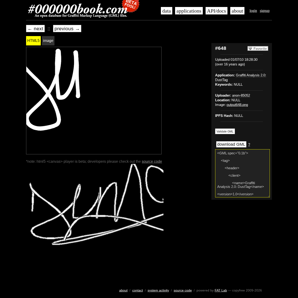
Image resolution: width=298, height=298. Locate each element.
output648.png (237, 105)
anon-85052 (241, 95)
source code (152, 161)
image (48, 41)
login (253, 11)
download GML (231, 144)
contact (137, 290)
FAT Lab (221, 290)
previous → (67, 28)
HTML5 (33, 41)
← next (35, 28)
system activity (158, 290)
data (166, 11)
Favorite (260, 49)
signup (265, 11)
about (237, 11)
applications (188, 11)
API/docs (216, 11)
